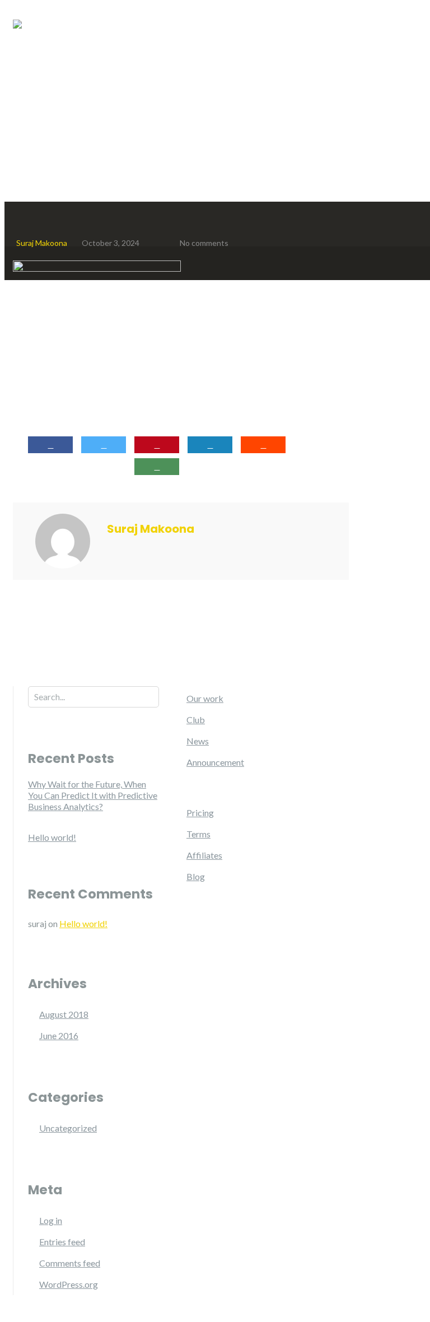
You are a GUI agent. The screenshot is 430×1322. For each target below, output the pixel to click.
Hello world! (52, 837)
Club (195, 719)
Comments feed (69, 1263)
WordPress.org (68, 1284)
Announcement (215, 762)
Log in (50, 1220)
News (197, 741)
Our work (204, 698)
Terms (198, 833)
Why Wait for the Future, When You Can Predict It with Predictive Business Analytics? (92, 795)
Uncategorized (68, 1128)
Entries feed (62, 1241)
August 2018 (63, 1014)
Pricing (200, 812)
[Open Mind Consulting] (17, 30)
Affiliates (204, 855)
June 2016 (58, 1035)
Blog (195, 876)
